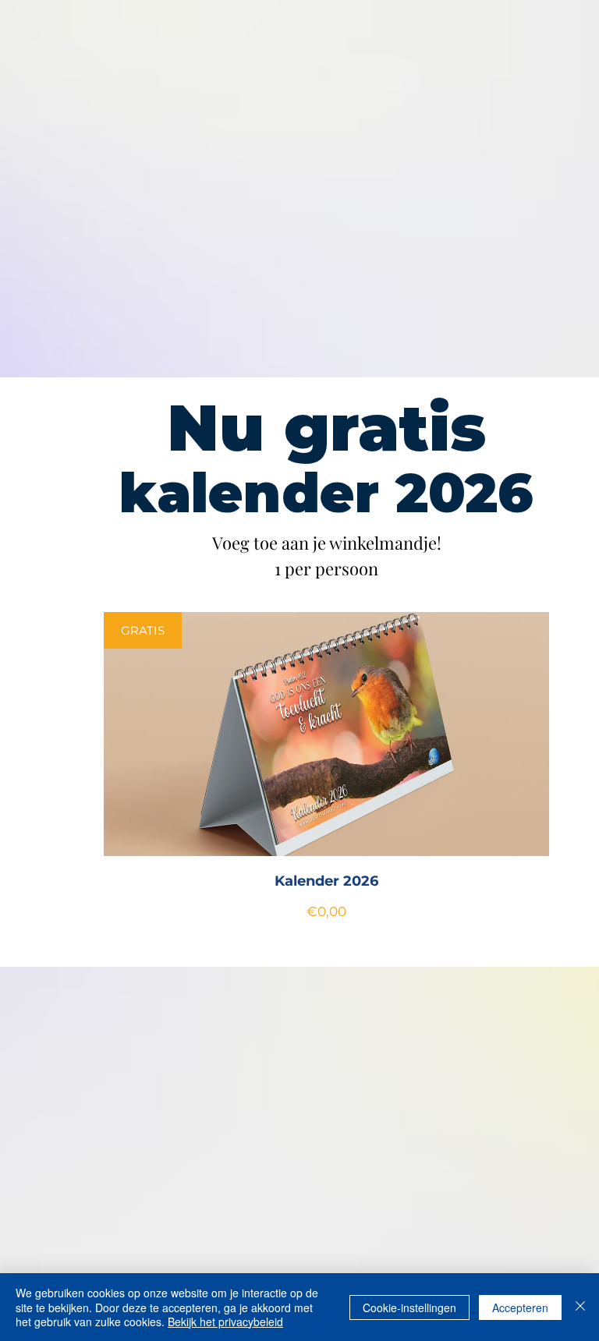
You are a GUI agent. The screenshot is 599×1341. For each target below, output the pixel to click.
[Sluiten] (580, 1307)
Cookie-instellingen (409, 1307)
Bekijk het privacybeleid (225, 1321)
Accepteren (520, 1307)
